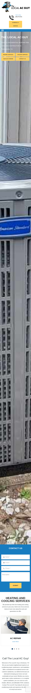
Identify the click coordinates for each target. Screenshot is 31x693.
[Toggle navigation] (2, 30)
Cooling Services (22, 54)
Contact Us (22, 58)
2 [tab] (14, 649)
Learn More (15, 641)
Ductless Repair (8, 58)
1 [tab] (12, 649)
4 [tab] (18, 649)
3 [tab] (16, 649)
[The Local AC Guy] (15, 6)
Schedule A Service (15, 24)
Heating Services (8, 54)
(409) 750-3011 (18, 16)
